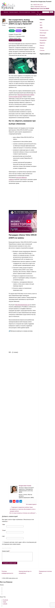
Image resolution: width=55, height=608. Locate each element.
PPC (41, 22)
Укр (38, 12)
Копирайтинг (43, 40)
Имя (3, 524)
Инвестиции (43, 32)
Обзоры (42, 48)
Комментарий (6, 551)
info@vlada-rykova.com (40, 6)
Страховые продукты (13, 12)
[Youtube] (14, 501)
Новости (42, 45)
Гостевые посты (44, 30)
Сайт (3, 536)
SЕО (41, 25)
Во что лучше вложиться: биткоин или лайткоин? (23, 513)
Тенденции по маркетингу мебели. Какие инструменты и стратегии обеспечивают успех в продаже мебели (22, 509)
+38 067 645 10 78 (37, 4)
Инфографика (43, 37)
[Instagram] (17, 501)
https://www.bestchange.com (22, 304)
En (39, 14)
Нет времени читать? (15, 40)
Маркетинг (42, 43)
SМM (41, 27)
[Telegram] (20, 501)
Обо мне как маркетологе (24, 12)
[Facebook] (11, 501)
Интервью (42, 35)
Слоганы (42, 50)
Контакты (33, 12)
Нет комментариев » (31, 504)
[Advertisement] (23, 197)
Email (4, 530)
